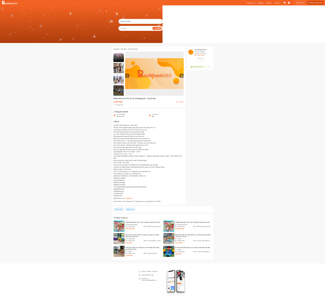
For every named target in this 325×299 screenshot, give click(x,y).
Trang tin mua (250, 3)
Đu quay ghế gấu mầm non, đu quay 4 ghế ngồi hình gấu (192, 247)
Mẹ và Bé (123, 49)
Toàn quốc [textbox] (123, 28)
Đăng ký (311, 2)
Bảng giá (260, 3)
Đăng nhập (318, 2)
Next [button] (183, 73)
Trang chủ (116, 49)
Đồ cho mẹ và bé (133, 49)
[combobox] (135, 28)
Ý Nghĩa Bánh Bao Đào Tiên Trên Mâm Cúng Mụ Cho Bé (142, 222)
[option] (154, 74)
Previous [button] (126, 73)
